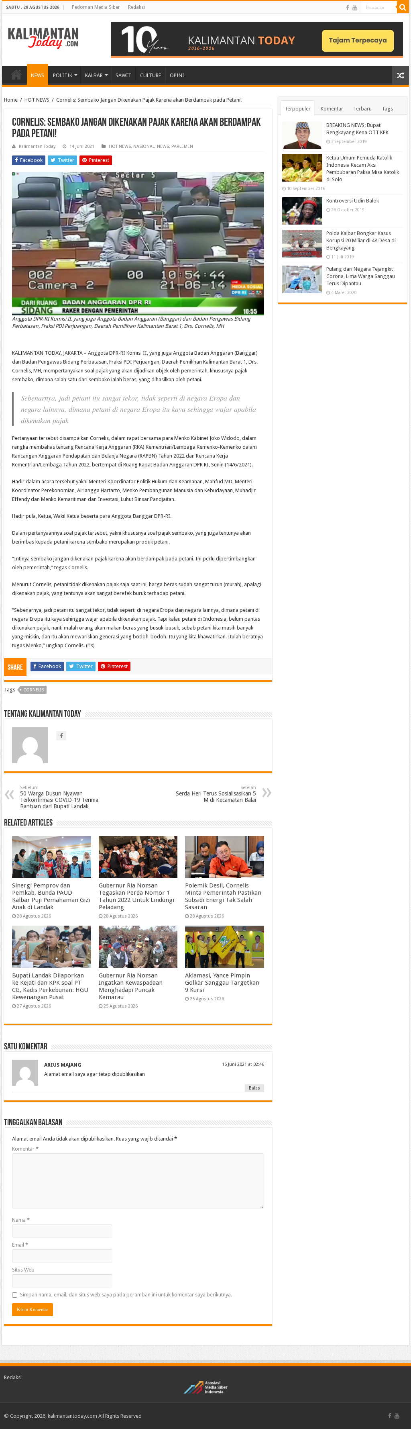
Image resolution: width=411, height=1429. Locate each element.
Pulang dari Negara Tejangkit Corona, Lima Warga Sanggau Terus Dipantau (360, 276)
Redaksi (136, 7)
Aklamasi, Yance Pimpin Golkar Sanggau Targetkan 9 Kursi (222, 983)
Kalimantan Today (37, 146)
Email (20, 1245)
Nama (21, 1220)
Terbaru (362, 109)
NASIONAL (144, 146)
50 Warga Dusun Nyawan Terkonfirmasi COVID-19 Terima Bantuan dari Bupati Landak (59, 797)
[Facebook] (347, 7)
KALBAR (94, 75)
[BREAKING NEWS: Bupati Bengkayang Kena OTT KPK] (302, 135)
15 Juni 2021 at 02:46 (243, 1064)
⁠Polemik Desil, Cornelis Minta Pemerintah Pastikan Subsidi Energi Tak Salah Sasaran (223, 896)
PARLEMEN (182, 146)
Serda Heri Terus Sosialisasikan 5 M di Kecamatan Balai (216, 794)
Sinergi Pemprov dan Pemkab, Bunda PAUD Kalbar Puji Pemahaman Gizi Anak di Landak (51, 896)
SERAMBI (16, 74)
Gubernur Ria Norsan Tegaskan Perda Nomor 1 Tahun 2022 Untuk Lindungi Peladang (136, 896)
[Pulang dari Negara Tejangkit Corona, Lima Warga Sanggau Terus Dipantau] (302, 279)
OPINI (177, 75)
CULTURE (150, 75)
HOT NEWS (36, 100)
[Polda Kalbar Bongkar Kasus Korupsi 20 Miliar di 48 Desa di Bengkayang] (302, 243)
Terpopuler (298, 109)
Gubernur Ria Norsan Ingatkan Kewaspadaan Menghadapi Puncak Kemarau (131, 986)
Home (11, 100)
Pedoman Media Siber (96, 7)
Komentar (25, 1149)
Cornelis (33, 690)
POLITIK (62, 75)
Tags (387, 109)
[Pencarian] (403, 7)
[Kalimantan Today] (43, 37)
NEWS (37, 75)
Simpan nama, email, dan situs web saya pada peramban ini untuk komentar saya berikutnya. (126, 1295)
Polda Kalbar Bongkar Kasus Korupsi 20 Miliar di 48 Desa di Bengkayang (361, 240)
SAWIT (123, 75)
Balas (254, 1088)
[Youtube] (355, 7)
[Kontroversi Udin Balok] (302, 211)
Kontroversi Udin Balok (352, 201)
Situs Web (23, 1270)
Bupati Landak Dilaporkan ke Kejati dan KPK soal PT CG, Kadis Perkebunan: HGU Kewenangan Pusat (50, 986)
